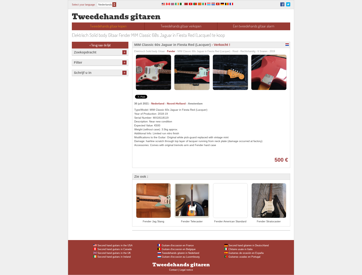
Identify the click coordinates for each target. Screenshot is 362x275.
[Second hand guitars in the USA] (163, 4)
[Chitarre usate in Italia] (204, 4)
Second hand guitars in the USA (115, 245)
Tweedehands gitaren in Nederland (180, 253)
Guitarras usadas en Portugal (244, 256)
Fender (171, 51)
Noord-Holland (176, 103)
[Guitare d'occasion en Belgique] (227, 4)
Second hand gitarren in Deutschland (248, 245)
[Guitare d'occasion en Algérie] (181, 4)
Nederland (157, 103)
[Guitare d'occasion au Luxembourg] (209, 4)
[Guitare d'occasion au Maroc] (186, 4)
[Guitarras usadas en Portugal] (195, 4)
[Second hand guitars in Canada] (168, 4)
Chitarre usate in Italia (240, 249)
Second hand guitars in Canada (114, 249)
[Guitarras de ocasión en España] (200, 4)
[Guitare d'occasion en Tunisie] (191, 4)
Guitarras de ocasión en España (246, 253)
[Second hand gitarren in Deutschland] (222, 4)
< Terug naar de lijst (100, 45)
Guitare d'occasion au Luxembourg (180, 256)
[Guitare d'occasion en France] (231, 4)
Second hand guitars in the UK (114, 253)
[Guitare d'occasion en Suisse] (218, 4)
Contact (173, 269)
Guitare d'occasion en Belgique (178, 249)
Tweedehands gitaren (116, 16)
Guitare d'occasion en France (177, 245)
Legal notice (186, 269)
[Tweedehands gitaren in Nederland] (213, 4)
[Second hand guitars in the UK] (172, 4)
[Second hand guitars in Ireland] (177, 4)
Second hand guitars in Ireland (114, 256)
